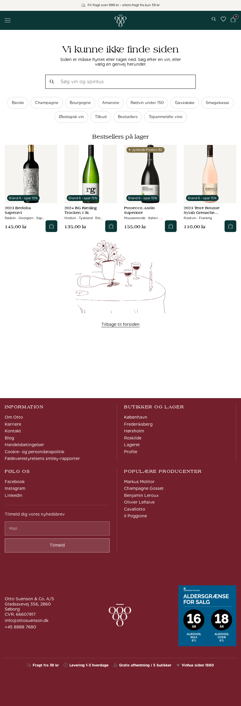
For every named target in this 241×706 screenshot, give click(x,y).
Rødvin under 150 (147, 102)
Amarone (110, 102)
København (135, 417)
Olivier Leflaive (139, 502)
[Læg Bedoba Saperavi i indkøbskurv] (51, 226)
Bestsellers (128, 117)
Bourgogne (80, 102)
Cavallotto (134, 509)
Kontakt (13, 431)
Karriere (13, 424)
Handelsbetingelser (24, 444)
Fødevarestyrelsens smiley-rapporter (42, 458)
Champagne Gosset (144, 488)
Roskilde (132, 438)
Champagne (46, 102)
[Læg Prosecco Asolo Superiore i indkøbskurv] (171, 226)
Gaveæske (185, 102)
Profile (130, 451)
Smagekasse (217, 102)
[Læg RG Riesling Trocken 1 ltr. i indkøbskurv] (111, 226)
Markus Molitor (139, 481)
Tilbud (101, 117)
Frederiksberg (138, 424)
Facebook (15, 481)
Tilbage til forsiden (120, 324)
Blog (9, 438)
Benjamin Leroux (141, 495)
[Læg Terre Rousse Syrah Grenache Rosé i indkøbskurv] (230, 226)
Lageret (132, 444)
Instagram (15, 488)
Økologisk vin (71, 117)
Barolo (18, 102)
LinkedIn (13, 495)
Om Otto (14, 417)
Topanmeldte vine (166, 117)
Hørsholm (134, 431)
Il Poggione (135, 516)
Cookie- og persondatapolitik (34, 451)
